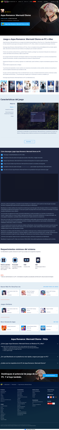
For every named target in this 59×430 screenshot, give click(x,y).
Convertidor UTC (20, 414)
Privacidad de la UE (24, 425)
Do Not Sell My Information (31, 425)
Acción (2, 407)
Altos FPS (19, 410)
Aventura (2, 408)
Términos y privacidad (4, 425)
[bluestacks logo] (4, 2)
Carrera (33, 395)
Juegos (19, 1)
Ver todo (56, 321)
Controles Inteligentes (21, 403)
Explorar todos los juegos (50, 286)
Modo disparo (19, 392)
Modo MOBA (19, 394)
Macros (18, 399)
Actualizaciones (50, 391)
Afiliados (40, 1)
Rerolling (18, 405)
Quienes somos (35, 389)
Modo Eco (19, 401)
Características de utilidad (21, 413)
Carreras (2, 412)
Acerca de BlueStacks (36, 391)
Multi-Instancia (20, 395)
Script (18, 409)
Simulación (4, 18)
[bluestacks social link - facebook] (53, 397)
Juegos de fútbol (3, 419)
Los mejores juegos (4, 405)
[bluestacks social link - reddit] (51, 397)
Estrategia (2, 418)
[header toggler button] (57, 1)
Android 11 (2, 398)
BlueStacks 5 (3, 392)
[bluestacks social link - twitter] (56, 397)
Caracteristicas (11, 1)
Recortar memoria (20, 407)
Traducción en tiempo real (21, 402)
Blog (25, 1)
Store (33, 1)
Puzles (2, 411)
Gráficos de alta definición (21, 412)
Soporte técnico (50, 389)
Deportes (2, 416)
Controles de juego (20, 391)
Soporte (46, 1)
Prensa (33, 396)
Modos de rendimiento (21, 406)
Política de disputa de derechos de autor (14, 425)
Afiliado (33, 392)
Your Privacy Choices (31, 429)
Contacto (34, 394)
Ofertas (2, 395)
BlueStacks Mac (3, 391)
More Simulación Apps (8, 322)
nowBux (2, 396)
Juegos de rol (3, 414)
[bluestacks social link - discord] (48, 397)
